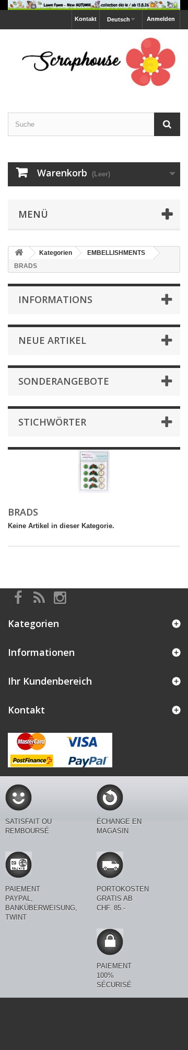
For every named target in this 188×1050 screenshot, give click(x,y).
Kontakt (86, 19)
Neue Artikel (52, 340)
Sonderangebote (63, 381)
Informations (55, 299)
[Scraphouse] (94, 61)
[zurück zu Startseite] (19, 253)
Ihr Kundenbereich (50, 681)
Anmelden (161, 19)
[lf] (94, 5)
